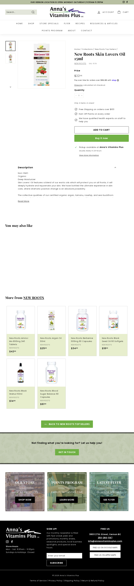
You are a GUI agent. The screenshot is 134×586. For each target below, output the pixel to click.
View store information (89, 155)
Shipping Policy (72, 580)
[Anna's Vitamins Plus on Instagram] (7, 541)
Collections (87, 49)
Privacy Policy (56, 580)
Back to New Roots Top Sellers (69, 424)
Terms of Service (38, 580)
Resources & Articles (104, 23)
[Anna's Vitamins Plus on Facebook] (12, 541)
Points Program (52, 30)
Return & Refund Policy (93, 580)
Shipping (78, 85)
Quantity (79, 90)
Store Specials (49, 23)
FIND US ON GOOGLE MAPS (105, 547)
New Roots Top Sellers (105, 49)
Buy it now (101, 138)
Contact (86, 30)
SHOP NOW (24, 499)
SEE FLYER (109, 499)
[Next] (10, 86)
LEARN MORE (67, 499)
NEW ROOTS (80, 63)
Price (77, 70)
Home (19, 23)
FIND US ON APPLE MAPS (105, 555)
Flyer (67, 23)
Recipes (80, 23)
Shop (31, 23)
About (72, 30)
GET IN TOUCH (67, 452)
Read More (23, 201)
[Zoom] (41, 64)
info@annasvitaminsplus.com (105, 541)
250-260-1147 (105, 537)
